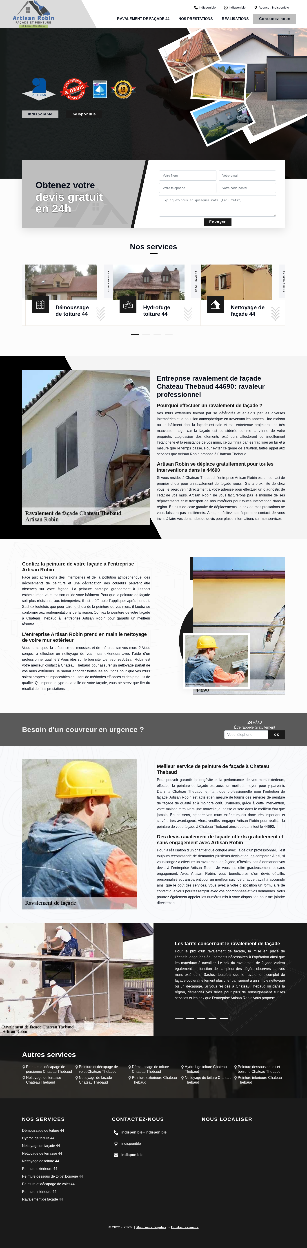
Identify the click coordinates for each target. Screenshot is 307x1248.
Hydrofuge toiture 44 (38, 1138)
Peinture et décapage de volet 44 (48, 1184)
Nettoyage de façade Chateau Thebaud (95, 1080)
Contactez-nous (274, 19)
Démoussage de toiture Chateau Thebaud (150, 1069)
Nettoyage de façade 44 (41, 1146)
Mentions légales (151, 1227)
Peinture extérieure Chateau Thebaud (154, 1080)
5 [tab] (224, 1018)
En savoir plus (108, 281)
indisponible (207, 7)
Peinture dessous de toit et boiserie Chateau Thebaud (259, 1069)
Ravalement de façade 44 (143, 19)
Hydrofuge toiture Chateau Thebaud (206, 1069)
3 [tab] (157, 334)
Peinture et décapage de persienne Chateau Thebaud (49, 1069)
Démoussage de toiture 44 (43, 1130)
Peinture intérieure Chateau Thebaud (260, 1080)
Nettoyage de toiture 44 (40, 1161)
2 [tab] (146, 334)
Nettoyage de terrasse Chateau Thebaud (43, 1080)
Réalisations (235, 19)
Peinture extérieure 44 (39, 1169)
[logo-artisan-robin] (33, 14)
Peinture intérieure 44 (39, 1192)
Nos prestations (195, 19)
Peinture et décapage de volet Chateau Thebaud (98, 1069)
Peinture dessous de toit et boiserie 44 (52, 1176)
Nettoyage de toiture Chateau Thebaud (208, 1080)
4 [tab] (169, 334)
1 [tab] (135, 334)
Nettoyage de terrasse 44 (42, 1153)
